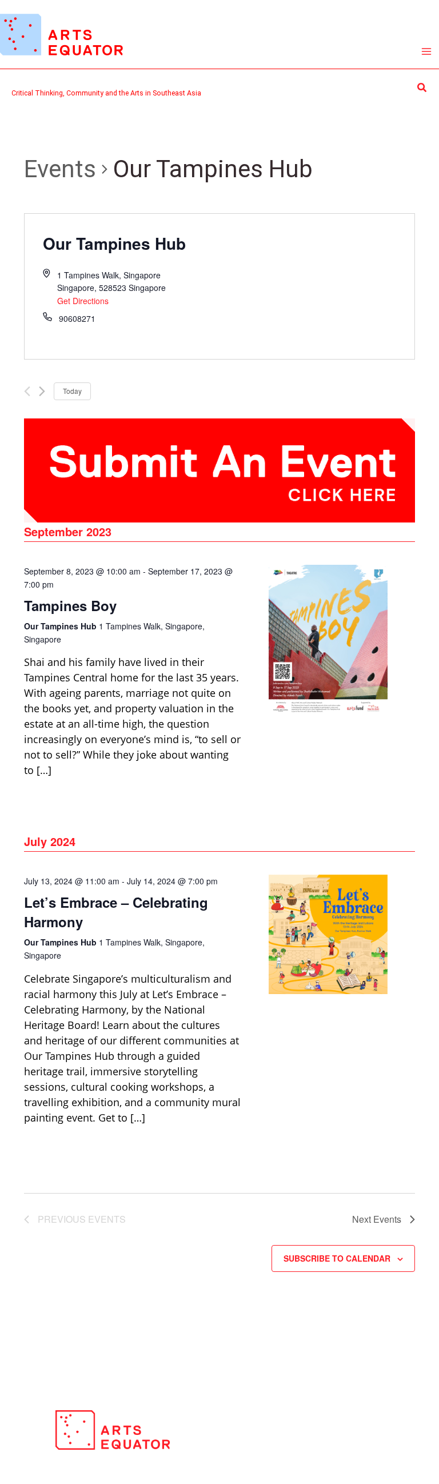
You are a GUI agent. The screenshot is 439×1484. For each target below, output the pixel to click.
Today (72, 391)
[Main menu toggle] (426, 51)
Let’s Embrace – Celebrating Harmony (116, 911)
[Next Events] (42, 391)
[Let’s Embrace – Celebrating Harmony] (328, 934)
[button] (422, 88)
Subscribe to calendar (337, 1258)
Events (60, 169)
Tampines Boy (70, 605)
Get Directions (83, 300)
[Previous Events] (27, 391)
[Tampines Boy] (328, 639)
